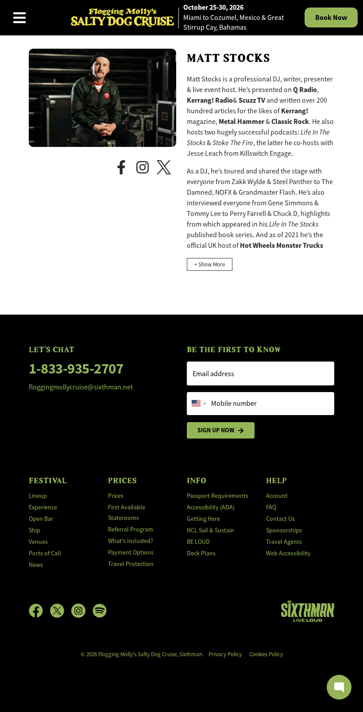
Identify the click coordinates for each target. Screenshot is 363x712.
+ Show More (209, 264)
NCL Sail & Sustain (210, 530)
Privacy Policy (225, 654)
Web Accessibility (288, 553)
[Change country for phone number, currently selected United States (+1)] (198, 404)
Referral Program (130, 529)
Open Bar (41, 519)
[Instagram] (145, 166)
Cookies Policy (266, 654)
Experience (43, 507)
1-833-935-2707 (76, 368)
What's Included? (130, 541)
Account (277, 496)
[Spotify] (100, 611)
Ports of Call (45, 553)
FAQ (271, 507)
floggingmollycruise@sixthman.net (81, 387)
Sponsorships (284, 530)
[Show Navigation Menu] (19, 18)
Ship (34, 530)
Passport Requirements (217, 496)
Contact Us (280, 519)
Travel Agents (284, 542)
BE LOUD (198, 542)
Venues (38, 542)
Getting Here (203, 519)
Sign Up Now (215, 430)
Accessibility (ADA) (211, 507)
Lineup (38, 496)
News (36, 565)
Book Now (331, 17)
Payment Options (131, 552)
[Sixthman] (307, 610)
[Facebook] (124, 166)
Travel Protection (131, 564)
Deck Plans (201, 553)
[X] (166, 166)
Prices (116, 496)
